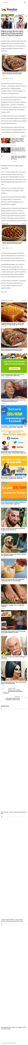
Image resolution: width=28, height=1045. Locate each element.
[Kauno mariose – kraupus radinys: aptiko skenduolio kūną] (14, 759)
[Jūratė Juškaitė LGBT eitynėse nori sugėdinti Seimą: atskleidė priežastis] (14, 974)
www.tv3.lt (4, 292)
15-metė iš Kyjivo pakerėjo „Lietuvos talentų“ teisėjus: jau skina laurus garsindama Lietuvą (12, 920)
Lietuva (2, 37)
